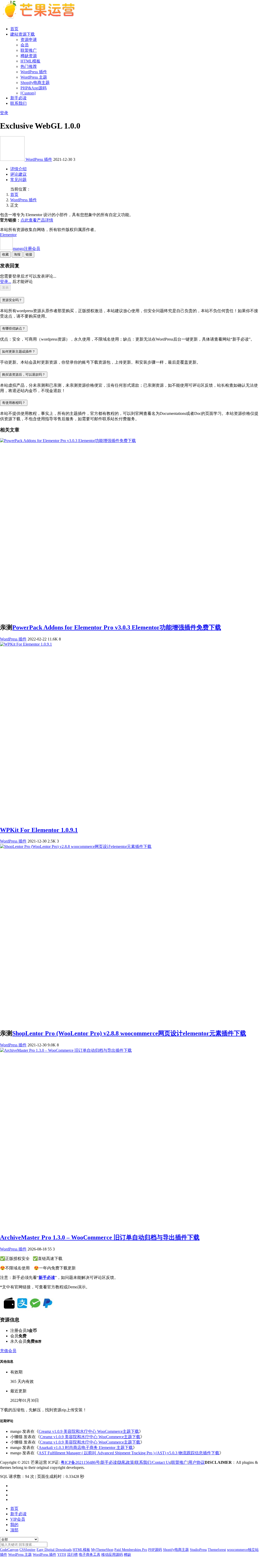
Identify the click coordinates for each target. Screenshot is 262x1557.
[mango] (13, 159)
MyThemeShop (102, 1550)
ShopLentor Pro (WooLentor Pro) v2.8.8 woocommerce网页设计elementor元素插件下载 (129, 1033)
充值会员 (8, 1351)
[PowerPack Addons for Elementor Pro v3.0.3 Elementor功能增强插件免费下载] (68, 440)
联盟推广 (28, 50)
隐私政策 (126, 1462)
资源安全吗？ (12, 300)
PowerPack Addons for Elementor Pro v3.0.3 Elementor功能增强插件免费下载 (116, 627)
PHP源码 (155, 1550)
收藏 (5, 254)
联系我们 (18, 103)
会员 (24, 45)
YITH (61, 1554)
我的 (14, 1524)
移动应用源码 (112, 1554)
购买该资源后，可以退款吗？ (23, 374)
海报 (17, 254)
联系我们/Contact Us (152, 1462)
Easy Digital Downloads (54, 1550)
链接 (29, 254)
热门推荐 (28, 66)
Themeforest (217, 1550)
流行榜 (72, 1554)
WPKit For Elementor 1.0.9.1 (39, 830)
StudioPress (198, 1550)
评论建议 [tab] (18, 174)
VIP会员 (17, 1519)
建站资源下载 (22, 34)
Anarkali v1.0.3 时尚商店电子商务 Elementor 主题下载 (86, 1447)
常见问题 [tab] (18, 179)
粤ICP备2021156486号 (80, 1462)
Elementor (8, 235)
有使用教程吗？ (13, 403)
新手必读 (18, 98)
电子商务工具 (89, 1554)
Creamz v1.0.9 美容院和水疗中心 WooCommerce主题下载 (89, 1431)
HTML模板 (30, 61)
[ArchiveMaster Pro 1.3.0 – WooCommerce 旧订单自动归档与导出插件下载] (66, 1050)
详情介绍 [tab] (18, 169)
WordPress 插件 (33, 72)
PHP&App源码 (33, 88)
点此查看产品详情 (36, 220)
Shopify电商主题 (35, 82)
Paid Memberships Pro (130, 1550)
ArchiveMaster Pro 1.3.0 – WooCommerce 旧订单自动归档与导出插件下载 (100, 1237)
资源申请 (28, 39)
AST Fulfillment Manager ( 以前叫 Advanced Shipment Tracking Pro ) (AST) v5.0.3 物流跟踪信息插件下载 (129, 1453)
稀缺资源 (28, 56)
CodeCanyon (9, 1550)
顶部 (14, 1530)
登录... (5, 281)
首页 (14, 29)
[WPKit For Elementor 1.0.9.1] (26, 644)
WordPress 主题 (33, 77)
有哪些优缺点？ (13, 328)
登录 (4, 113)
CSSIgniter (27, 1550)
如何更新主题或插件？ (18, 351)
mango (26, 248)
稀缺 (127, 1554)
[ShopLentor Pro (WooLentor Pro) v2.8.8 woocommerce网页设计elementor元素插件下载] (75, 846)
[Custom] (28, 93)
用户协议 (196, 1462)
